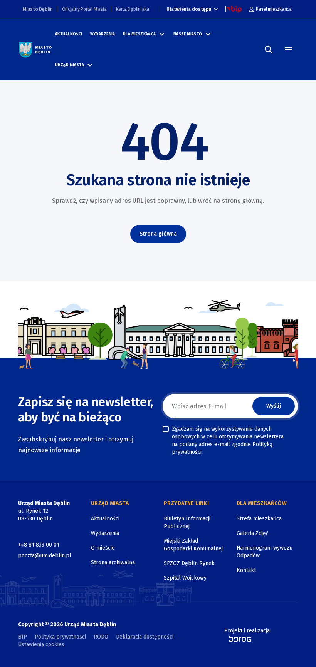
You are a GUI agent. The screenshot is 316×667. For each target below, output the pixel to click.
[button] (162, 34)
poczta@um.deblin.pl (44, 555)
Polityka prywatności (60, 637)
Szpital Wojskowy (185, 578)
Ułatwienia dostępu (188, 9)
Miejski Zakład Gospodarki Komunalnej (193, 545)
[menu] (288, 49)
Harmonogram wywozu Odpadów (264, 552)
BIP (22, 637)
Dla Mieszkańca (139, 34)
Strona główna (158, 234)
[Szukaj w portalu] (268, 49)
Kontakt (246, 570)
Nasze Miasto (187, 34)
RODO (101, 637)
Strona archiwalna (113, 562)
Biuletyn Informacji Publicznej (187, 522)
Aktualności (68, 34)
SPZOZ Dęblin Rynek (189, 563)
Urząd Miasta (69, 65)
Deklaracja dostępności (144, 637)
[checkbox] (166, 429)
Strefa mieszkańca (259, 518)
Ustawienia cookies (41, 644)
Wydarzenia (102, 34)
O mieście (103, 548)
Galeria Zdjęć (253, 533)
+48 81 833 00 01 (38, 545)
